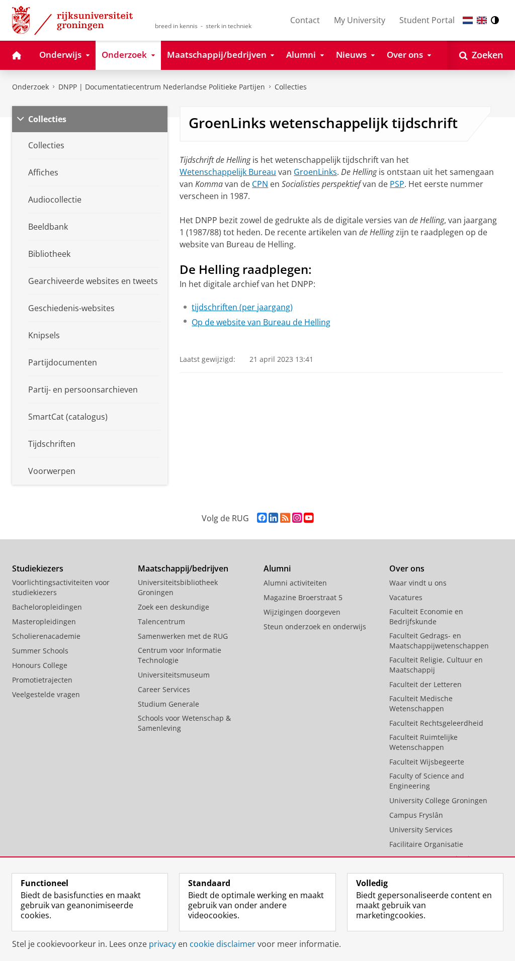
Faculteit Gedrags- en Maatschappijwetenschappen (439, 640)
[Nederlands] (468, 20)
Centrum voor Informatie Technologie (179, 655)
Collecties (291, 86)
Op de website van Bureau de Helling (261, 322)
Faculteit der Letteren (425, 684)
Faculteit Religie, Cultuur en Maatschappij (436, 665)
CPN (260, 183)
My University (359, 20)
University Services (421, 829)
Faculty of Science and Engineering (426, 781)
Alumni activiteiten (295, 583)
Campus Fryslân (416, 815)
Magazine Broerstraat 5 (303, 597)
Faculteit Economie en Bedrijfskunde (426, 616)
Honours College (39, 665)
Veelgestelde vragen (46, 694)
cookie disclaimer (222, 944)
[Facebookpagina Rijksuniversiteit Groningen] (262, 518)
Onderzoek (30, 86)
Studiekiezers (37, 568)
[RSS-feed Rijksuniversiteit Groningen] (285, 518)
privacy (162, 944)
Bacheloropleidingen (47, 607)
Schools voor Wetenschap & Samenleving (184, 723)
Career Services (164, 689)
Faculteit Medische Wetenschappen (421, 703)
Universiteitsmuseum (174, 675)
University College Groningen (438, 800)
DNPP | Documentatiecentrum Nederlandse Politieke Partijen (161, 86)
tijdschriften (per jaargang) (242, 307)
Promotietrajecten (42, 680)
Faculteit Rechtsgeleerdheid (436, 723)
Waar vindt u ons (418, 583)
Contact (305, 20)
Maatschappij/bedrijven (183, 568)
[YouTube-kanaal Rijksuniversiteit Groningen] (308, 518)
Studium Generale (168, 704)
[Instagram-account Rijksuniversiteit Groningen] (297, 518)
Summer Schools (40, 650)
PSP (397, 183)
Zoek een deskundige (173, 607)
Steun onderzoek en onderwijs (315, 626)
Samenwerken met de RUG (183, 636)
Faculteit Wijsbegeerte (426, 761)
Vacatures (405, 597)
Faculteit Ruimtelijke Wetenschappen (423, 742)
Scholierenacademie (46, 636)
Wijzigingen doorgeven (302, 612)
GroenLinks (315, 171)
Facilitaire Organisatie (426, 844)
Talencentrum (161, 621)
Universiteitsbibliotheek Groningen (178, 587)
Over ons (406, 568)
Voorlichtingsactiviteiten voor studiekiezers (61, 587)
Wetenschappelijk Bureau (228, 171)
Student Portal (427, 20)
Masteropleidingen (44, 621)
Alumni (277, 568)
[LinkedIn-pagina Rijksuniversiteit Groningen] (273, 518)
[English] (482, 20)
